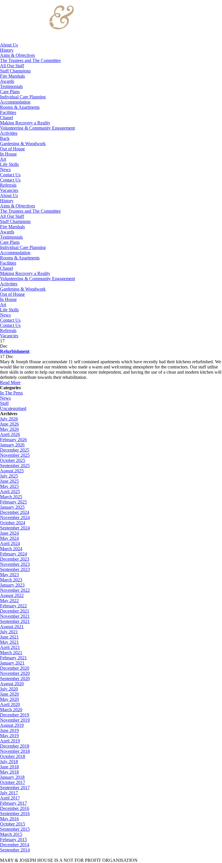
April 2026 (10, 434)
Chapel (6, 117)
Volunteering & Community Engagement (37, 128)
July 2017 (9, 792)
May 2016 (9, 818)
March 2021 (11, 652)
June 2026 (9, 424)
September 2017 (15, 787)
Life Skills (9, 164)
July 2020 (9, 688)
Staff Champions (15, 70)
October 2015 (12, 823)
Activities (8, 133)
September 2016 (15, 813)
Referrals (8, 185)
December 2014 (14, 844)
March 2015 (11, 834)
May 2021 (9, 642)
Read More (10, 382)
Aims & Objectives (17, 55)
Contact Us (10, 174)
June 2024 (9, 533)
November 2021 (15, 616)
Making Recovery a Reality (25, 122)
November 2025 (15, 455)
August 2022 (12, 595)
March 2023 (11, 579)
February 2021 (13, 657)
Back (5, 138)
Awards (7, 81)
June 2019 (9, 730)
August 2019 (12, 725)
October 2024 (12, 522)
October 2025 (12, 460)
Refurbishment (14, 351)
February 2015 (13, 839)
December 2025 (14, 450)
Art (3, 159)
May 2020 (9, 699)
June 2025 (9, 481)
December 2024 (14, 512)
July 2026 (9, 418)
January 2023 (12, 585)
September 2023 (15, 569)
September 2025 (15, 465)
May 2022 (9, 600)
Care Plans (10, 91)
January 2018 (12, 777)
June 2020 (9, 694)
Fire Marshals (12, 76)
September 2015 (15, 829)
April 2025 (10, 491)
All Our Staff (12, 65)
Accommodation (15, 102)
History (7, 50)
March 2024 (11, 548)
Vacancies (9, 190)
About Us (9, 44)
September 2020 (15, 678)
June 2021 (9, 636)
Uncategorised (13, 408)
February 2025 (13, 501)
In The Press (11, 392)
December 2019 (14, 714)
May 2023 (9, 574)
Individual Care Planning (23, 96)
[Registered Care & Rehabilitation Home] (37, 39)
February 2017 (13, 803)
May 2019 (9, 735)
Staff (4, 403)
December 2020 (14, 668)
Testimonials (11, 86)
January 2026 (12, 444)
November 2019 (15, 720)
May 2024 (9, 538)
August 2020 (12, 683)
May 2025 (9, 486)
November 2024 (15, 517)
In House (8, 153)
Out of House (12, 148)
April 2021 (10, 647)
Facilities (8, 112)
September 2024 (15, 527)
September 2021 (15, 621)
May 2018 (9, 772)
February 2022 (13, 605)
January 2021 (12, 662)
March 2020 (11, 709)
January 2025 (12, 507)
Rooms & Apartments (20, 107)
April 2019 (10, 740)
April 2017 (10, 797)
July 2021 (9, 631)
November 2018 (15, 751)
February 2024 (13, 553)
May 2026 (9, 429)
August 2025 (12, 470)
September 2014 (15, 849)
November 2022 (15, 590)
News (5, 169)
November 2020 (15, 673)
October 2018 (12, 756)
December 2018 (14, 746)
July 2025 (9, 475)
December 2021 (14, 611)
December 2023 (14, 559)
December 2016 (14, 808)
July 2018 (9, 761)
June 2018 (9, 766)
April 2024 (10, 543)
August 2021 (12, 626)
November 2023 (15, 564)
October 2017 (12, 782)
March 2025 (11, 496)
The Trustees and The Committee (30, 60)
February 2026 (13, 439)
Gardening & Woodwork (23, 143)
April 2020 (10, 704)
